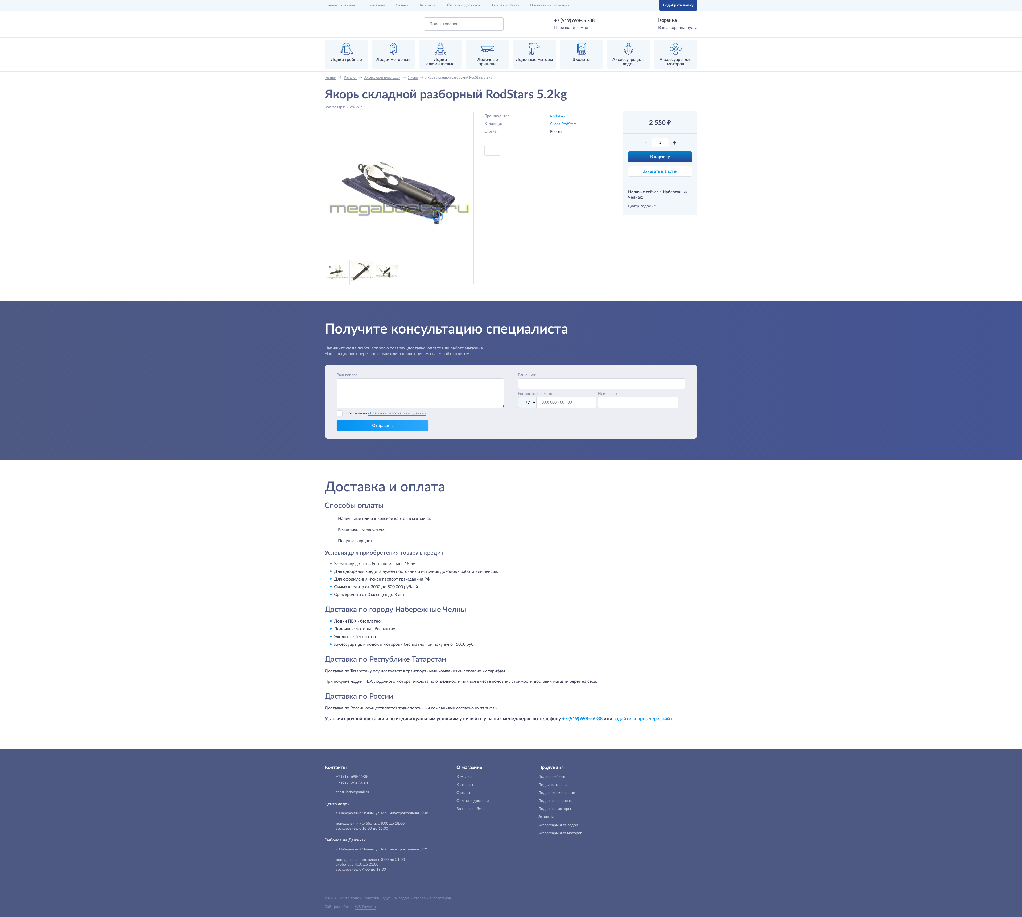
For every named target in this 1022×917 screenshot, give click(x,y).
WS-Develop (365, 907)
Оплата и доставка (463, 5)
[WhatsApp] (602, 21)
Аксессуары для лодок (558, 825)
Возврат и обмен (505, 5)
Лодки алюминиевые (556, 793)
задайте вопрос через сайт (642, 719)
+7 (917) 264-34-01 (352, 783)
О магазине (375, 5)
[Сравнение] (637, 5)
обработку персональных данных (397, 413)
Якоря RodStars (563, 124)
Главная (340, 5)
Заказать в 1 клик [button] (660, 171)
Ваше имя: (527, 375)
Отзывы (402, 5)
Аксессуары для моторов (560, 833)
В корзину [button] (660, 157)
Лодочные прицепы (555, 801)
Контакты (428, 5)
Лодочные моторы (554, 809)
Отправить (382, 425)
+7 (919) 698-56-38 (574, 20)
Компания (464, 777)
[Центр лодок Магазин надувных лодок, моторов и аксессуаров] (339, 24)
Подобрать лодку (678, 5)
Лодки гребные (551, 777)
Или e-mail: (607, 394)
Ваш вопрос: (347, 375)
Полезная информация (549, 5)
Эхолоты (546, 817)
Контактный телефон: (536, 394)
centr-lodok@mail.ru (352, 792)
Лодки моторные (553, 785)
